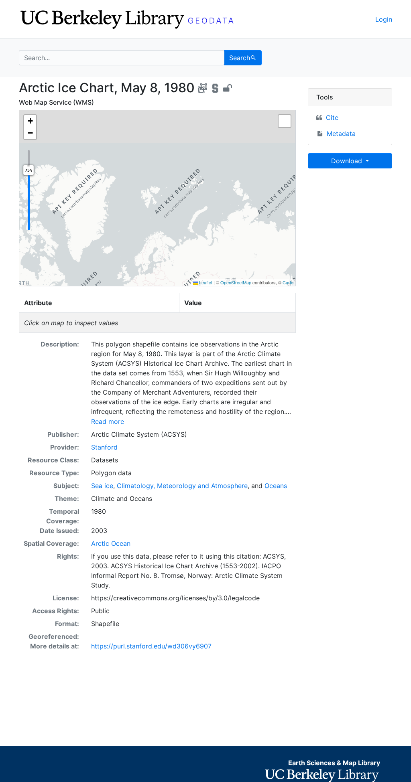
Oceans (276, 486)
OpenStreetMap (235, 282)
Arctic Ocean (110, 543)
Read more (107, 421)
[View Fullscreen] (285, 121)
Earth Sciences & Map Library (334, 763)
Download (347, 161)
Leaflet (205, 282)
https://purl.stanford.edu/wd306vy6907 (151, 646)
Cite (332, 117)
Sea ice (102, 486)
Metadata (341, 134)
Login (383, 19)
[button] (30, 121)
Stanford (104, 447)
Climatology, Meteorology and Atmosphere (182, 486)
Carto (288, 282)
